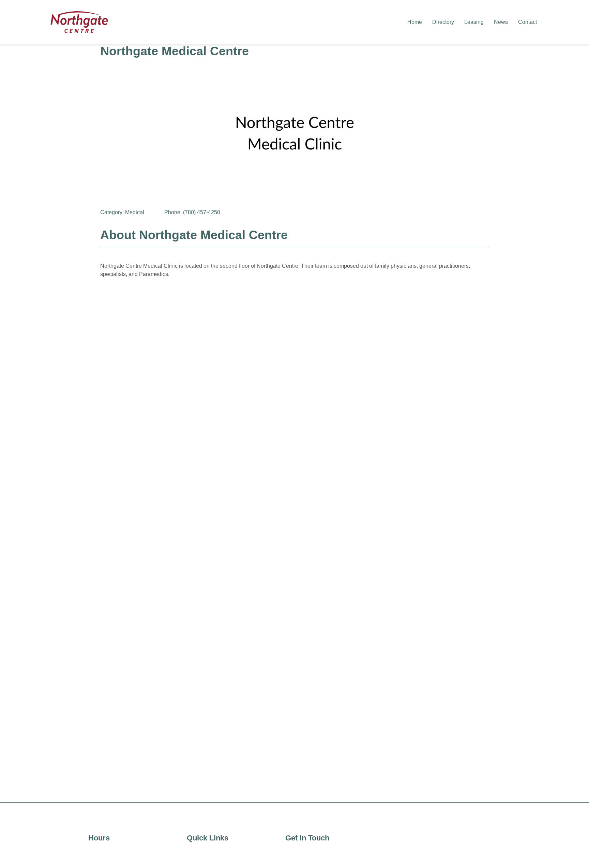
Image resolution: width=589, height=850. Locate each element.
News (501, 22)
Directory (443, 22)
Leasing (474, 22)
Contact (527, 22)
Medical (134, 212)
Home (414, 22)
